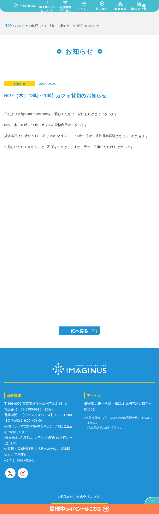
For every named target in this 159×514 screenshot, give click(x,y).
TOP (8, 26)
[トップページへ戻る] (24, 4)
